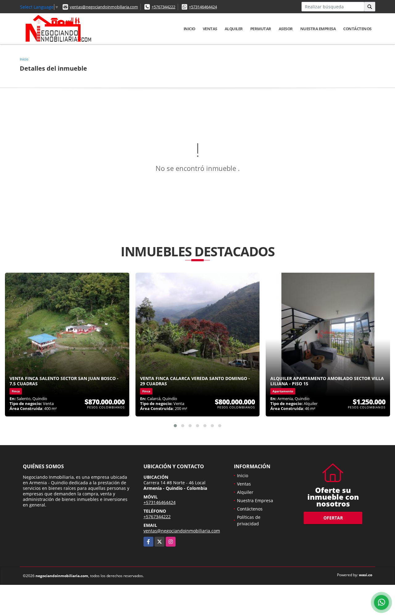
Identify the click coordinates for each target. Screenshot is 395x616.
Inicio (189, 28)
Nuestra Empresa (318, 28)
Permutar (260, 28)
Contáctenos (357, 28)
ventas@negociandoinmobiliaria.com (104, 7)
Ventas (210, 28)
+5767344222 (163, 7)
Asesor (286, 28)
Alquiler (234, 28)
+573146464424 (203, 7)
